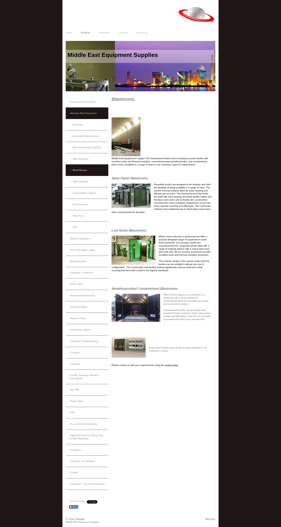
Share (75, 507)
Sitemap (80, 519)
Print (72, 519)
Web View (210, 519)
